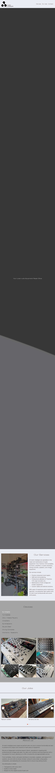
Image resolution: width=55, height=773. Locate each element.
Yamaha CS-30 (6, 719)
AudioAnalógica (10, 5)
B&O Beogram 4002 (35, 719)
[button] (18, 651)
